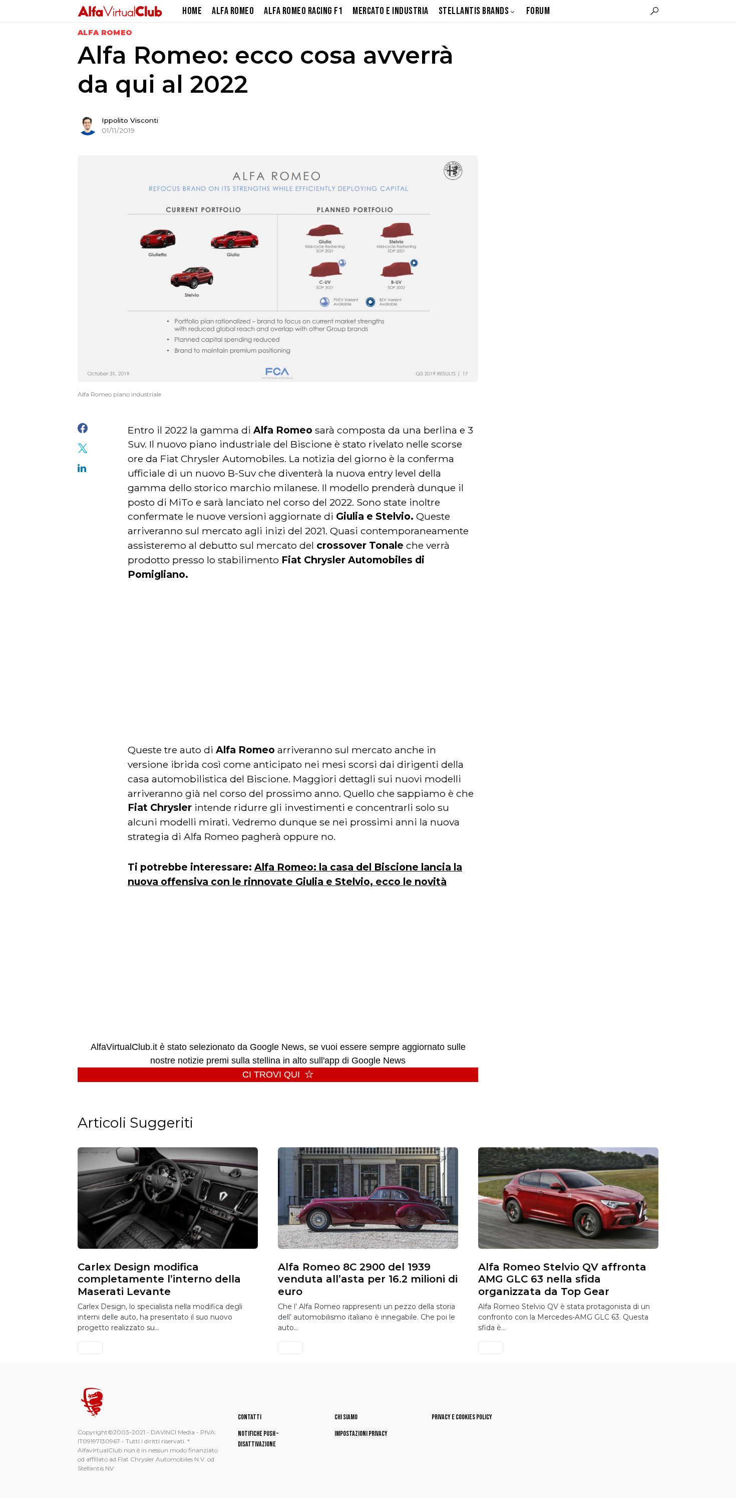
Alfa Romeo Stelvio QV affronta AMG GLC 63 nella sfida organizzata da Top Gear (562, 1279)
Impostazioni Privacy (361, 1433)
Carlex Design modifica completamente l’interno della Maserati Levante (159, 1279)
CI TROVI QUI (271, 1074)
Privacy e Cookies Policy (462, 1417)
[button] (654, 11)
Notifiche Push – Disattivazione (258, 1438)
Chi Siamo (345, 1417)
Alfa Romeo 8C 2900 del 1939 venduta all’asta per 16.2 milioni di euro (368, 1279)
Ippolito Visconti (130, 120)
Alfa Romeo (105, 32)
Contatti (249, 1417)
